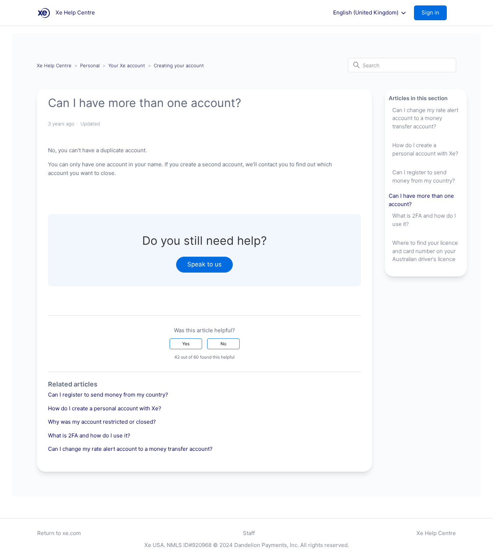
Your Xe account (126, 65)
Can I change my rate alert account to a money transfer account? (130, 448)
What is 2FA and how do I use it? (89, 435)
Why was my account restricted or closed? (102, 421)
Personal (90, 65)
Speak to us (204, 264)
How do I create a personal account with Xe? (104, 408)
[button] (434, 13)
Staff (249, 533)
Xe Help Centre (54, 65)
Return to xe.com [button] (59, 533)
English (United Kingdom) (366, 12)
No (223, 343)
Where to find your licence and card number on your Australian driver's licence (425, 250)
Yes (185, 343)
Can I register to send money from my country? (108, 394)
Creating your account (179, 65)
